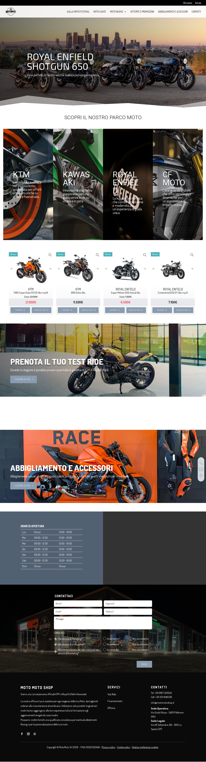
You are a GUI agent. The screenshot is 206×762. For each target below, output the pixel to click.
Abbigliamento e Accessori (173, 11)
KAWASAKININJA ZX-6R (54, 65)
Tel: (152, 692)
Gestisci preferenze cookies (145, 747)
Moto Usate (100, 11)
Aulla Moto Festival (78, 11)
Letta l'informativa (76, 632)
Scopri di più (22, 379)
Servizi (198, 3)
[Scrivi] (201, 469)
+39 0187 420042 (163, 692)
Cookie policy (123, 747)
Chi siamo (187, 3)
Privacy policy (108, 747)
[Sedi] (201, 476)
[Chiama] (201, 463)
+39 (163, 697)
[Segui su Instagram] (28, 733)
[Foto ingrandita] (50, 255)
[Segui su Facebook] (21, 733)
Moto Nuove (116, 11)
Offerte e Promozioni (142, 11)
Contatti (196, 11)
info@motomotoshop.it (162, 702)
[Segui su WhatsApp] (34, 733)
